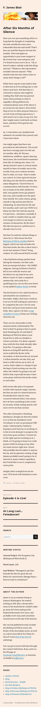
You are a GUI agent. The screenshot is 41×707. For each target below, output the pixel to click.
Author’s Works (12, 676)
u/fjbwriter (18, 658)
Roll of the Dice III (23, 637)
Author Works (22, 287)
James (9, 483)
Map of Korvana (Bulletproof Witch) (21, 691)
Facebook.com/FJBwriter (14, 655)
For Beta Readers (12, 685)
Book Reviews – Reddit (15, 682)
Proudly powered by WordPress (26, 703)
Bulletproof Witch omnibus (15, 241)
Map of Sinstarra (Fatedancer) (18, 694)
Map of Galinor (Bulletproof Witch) (20, 688)
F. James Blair (12, 7)
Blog (7, 679)
